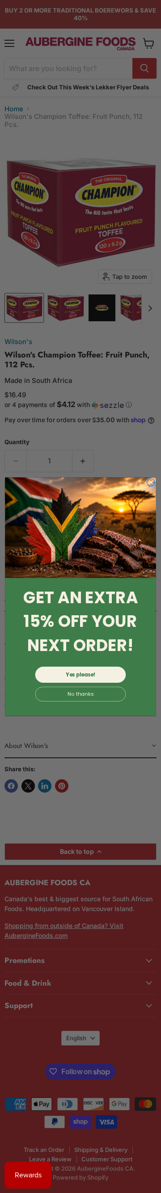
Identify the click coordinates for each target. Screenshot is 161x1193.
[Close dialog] (151, 482)
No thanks (80, 693)
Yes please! (80, 674)
